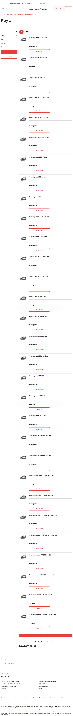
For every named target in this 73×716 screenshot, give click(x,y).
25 (53, 641)
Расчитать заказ (9, 663)
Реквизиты (64, 698)
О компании (32, 8)
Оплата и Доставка (34, 9)
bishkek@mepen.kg (15, 3)
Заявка (69, 8)
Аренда (46, 8)
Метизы (4, 688)
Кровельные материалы (9, 686)
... (50, 641)
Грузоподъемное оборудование (47, 681)
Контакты (45, 9)
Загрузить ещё (45, 635)
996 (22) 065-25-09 (27, 3)
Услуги (40, 8)
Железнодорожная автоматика (11, 683)
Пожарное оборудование (9, 691)
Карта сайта (4, 673)
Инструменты (42, 683)
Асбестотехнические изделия (10, 681)
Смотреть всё (40, 691)
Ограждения (41, 688)
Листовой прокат (43, 686)
